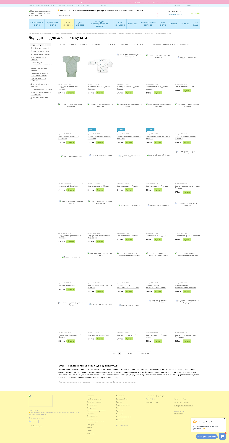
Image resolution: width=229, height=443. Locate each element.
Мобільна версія (36, 426)
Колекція (137, 44)
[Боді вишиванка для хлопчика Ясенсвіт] (100, 265)
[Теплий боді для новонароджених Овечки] (158, 265)
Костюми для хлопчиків (40, 51)
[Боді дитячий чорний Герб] (100, 314)
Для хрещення (120, 24)
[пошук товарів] (156, 15)
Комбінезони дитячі (36, 24)
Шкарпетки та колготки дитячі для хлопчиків (39, 74)
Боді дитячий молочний (126, 335)
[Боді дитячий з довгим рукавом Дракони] (187, 165)
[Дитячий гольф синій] (71, 265)
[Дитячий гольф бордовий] (158, 215)
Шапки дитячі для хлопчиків (41, 89)
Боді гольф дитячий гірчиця (157, 186)
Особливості (123, 44)
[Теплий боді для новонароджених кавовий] (187, 265)
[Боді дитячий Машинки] (187, 66)
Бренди (31, 5)
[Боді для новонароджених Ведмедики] (187, 314)
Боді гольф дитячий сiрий (127, 236)
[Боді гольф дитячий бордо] (100, 165)
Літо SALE (195, 24)
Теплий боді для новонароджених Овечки (156, 286)
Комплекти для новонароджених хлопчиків (41, 64)
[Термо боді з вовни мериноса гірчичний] (158, 116)
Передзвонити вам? (175, 15)
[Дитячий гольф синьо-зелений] (187, 215)
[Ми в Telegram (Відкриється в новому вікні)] (98, 5)
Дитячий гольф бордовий (156, 236)
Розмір (82, 44)
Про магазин (60, 5)
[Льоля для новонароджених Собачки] (100, 66)
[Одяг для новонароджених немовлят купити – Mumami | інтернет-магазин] (40, 400)
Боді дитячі (163, 24)
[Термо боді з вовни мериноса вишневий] (100, 116)
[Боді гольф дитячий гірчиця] (158, 165)
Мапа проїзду (178, 414)
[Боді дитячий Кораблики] (71, 165)
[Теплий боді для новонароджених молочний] (129, 265)
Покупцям (70, 5)
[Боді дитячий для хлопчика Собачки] (71, 215)
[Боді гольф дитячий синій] (129, 165)
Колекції (173, 24)
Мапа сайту (120, 420)
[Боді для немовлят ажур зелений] (71, 66)
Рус (105, 5)
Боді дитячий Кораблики (68, 186)
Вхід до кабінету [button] (122, 399)
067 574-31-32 (174, 12)
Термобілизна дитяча (53, 24)
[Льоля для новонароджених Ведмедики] (129, 66)
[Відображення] (196, 44)
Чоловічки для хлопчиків (40, 48)
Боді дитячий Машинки (184, 87)
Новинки (185, 24)
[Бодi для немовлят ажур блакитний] (71, 116)
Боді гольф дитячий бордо (98, 186)
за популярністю (169, 44)
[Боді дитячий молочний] (129, 314)
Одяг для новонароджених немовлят (99, 24)
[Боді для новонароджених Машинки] (187, 116)
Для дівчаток (80, 24)
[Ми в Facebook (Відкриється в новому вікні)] (92, 5)
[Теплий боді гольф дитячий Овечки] (71, 314)
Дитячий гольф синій (66, 285)
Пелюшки (132, 24)
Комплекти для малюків (148, 24)
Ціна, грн (109, 44)
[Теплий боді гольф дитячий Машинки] (158, 66)
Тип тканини (95, 44)
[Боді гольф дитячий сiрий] (129, 215)
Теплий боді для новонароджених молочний (128, 286)
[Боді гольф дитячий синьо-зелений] (158, 314)
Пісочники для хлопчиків (40, 54)
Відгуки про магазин (42, 5)
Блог (52, 5)
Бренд (71, 44)
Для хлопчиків (68, 24)
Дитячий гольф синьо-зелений (187, 236)
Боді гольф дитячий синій (127, 186)
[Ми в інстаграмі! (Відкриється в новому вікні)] (95, 5)
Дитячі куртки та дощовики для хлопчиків (41, 93)
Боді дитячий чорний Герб (98, 335)
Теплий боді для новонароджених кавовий (185, 286)
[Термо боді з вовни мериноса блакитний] (129, 116)
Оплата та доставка (82, 5)
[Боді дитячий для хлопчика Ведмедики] (100, 215)
